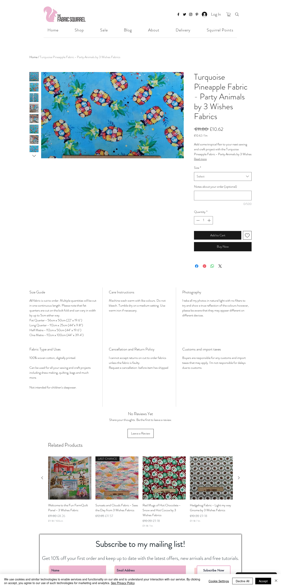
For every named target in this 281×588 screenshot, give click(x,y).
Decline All (242, 581)
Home (33, 57)
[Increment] (209, 220)
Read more (200, 159)
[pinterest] (197, 14)
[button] (228, 14)
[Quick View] (69, 478)
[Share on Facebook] (196, 266)
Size (197, 167)
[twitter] (184, 14)
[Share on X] (220, 266)
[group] (140, 492)
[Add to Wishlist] (247, 235)
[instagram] (191, 14)
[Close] (276, 581)
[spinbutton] (203, 220)
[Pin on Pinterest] (204, 266)
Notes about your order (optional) (215, 186)
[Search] (237, 14)
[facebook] (178, 14)
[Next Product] (238, 477)
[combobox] (223, 176)
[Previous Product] (42, 477)
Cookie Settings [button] (219, 581)
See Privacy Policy (123, 583)
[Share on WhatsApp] (212, 266)
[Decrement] (197, 220)
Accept (263, 581)
